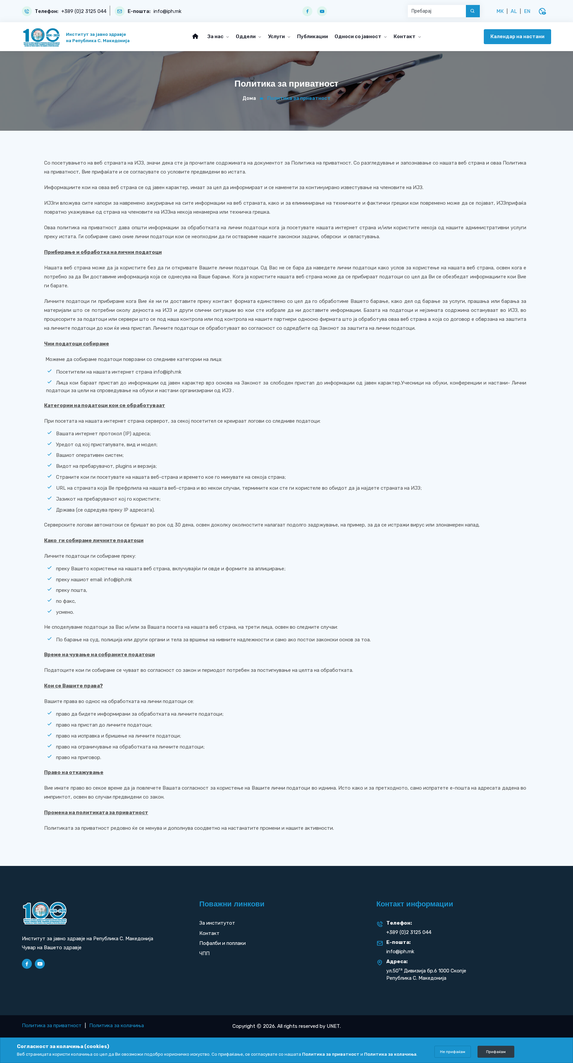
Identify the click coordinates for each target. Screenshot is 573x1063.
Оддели (246, 36)
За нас (216, 36)
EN (527, 11)
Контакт (405, 36)
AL (514, 11)
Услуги (277, 36)
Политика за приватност (52, 1025)
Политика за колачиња (116, 1025)
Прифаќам (496, 1051)
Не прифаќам (452, 1051)
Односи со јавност (358, 36)
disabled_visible (542, 11)
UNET (333, 1026)
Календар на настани (517, 36)
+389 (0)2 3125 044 (83, 11)
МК (500, 11)
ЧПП (204, 954)
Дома (249, 98)
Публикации (312, 36)
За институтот (217, 923)
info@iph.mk (167, 11)
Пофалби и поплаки (222, 943)
